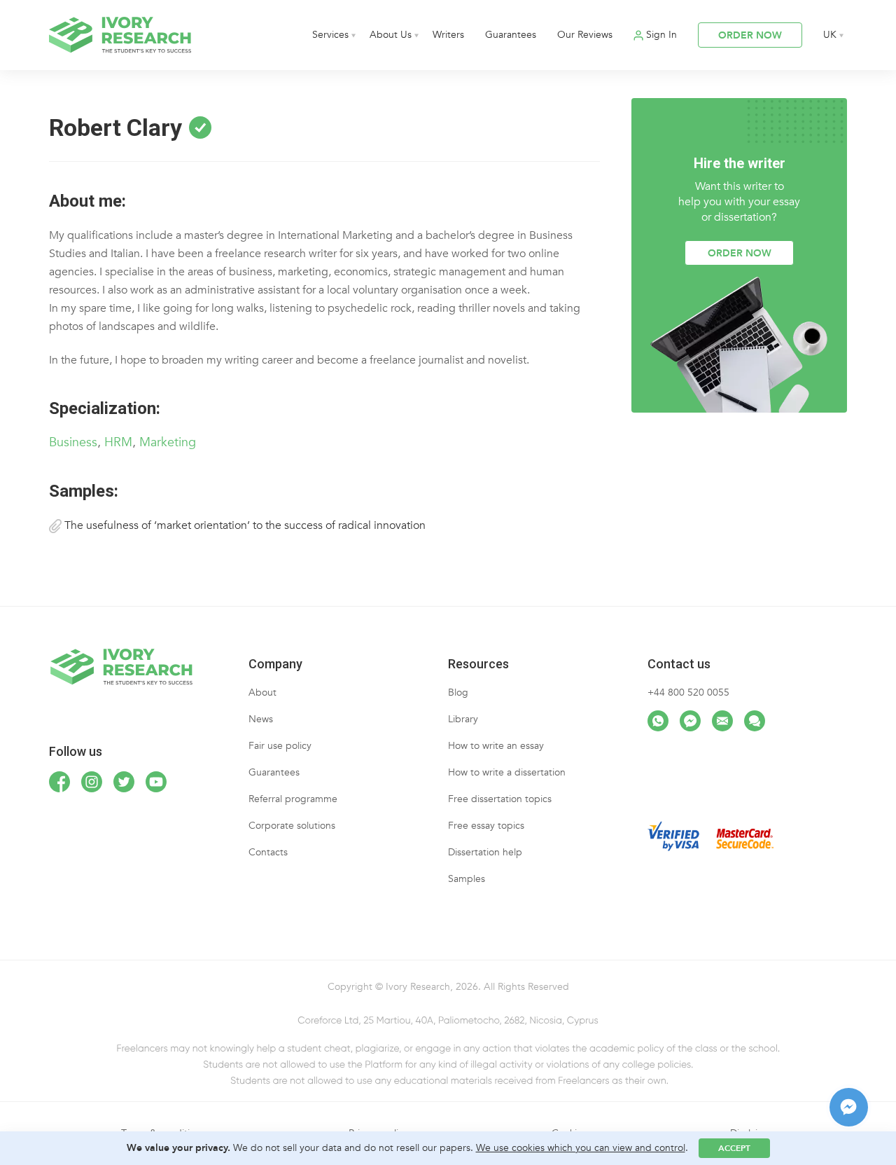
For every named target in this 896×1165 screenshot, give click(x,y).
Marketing (167, 442)
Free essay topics (486, 825)
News (260, 719)
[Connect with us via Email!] (722, 720)
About (262, 692)
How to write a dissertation (507, 772)
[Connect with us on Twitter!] (123, 781)
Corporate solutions (291, 825)
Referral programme (292, 799)
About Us (391, 34)
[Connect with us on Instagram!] (91, 781)
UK (829, 34)
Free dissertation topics (500, 799)
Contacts (268, 852)
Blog (458, 692)
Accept (734, 1148)
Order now (739, 253)
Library (463, 719)
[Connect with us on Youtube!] (156, 781)
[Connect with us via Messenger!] (690, 720)
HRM (118, 442)
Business (73, 442)
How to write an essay (496, 745)
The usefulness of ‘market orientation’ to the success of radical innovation (244, 525)
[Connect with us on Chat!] (754, 720)
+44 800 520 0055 (688, 692)
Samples (466, 878)
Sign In (661, 34)
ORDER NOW (750, 35)
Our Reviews (584, 34)
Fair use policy (280, 745)
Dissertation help (485, 852)
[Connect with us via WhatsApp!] (658, 720)
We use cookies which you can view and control (580, 1147)
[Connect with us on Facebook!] (59, 781)
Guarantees (510, 34)
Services (330, 34)
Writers (448, 34)
